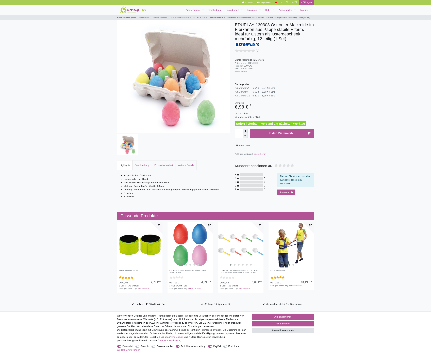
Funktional (233, 346)
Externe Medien (165, 346)
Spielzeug (252, 10)
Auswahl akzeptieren (283, 330)
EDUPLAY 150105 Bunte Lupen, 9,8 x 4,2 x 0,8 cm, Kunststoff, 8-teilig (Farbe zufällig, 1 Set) (239, 271)
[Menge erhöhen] (245, 131)
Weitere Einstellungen (128, 349)
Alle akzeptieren (282, 316)
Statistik (145, 346)
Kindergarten (286, 10)
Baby (268, 10)
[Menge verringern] (245, 135)
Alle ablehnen (283, 323)
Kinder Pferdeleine (277, 270)
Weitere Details (186, 165)
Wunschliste (244, 145)
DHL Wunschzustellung (193, 346)
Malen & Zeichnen (159, 17)
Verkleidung (214, 10)
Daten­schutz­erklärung (169, 340)
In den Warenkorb (281, 133)
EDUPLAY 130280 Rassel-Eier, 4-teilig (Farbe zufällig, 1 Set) (187, 271)
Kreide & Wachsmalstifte (180, 17)
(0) (257, 50)
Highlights (125, 165)
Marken (304, 10)
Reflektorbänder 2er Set (128, 270)
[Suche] (287, 2)
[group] (190, 244)
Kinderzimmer (193, 10)
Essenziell (127, 346)
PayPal (217, 346)
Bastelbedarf (233, 10)
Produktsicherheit (163, 165)
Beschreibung (142, 165)
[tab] (124, 165)
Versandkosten (259, 154)
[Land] (276, 2)
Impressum (177, 337)
